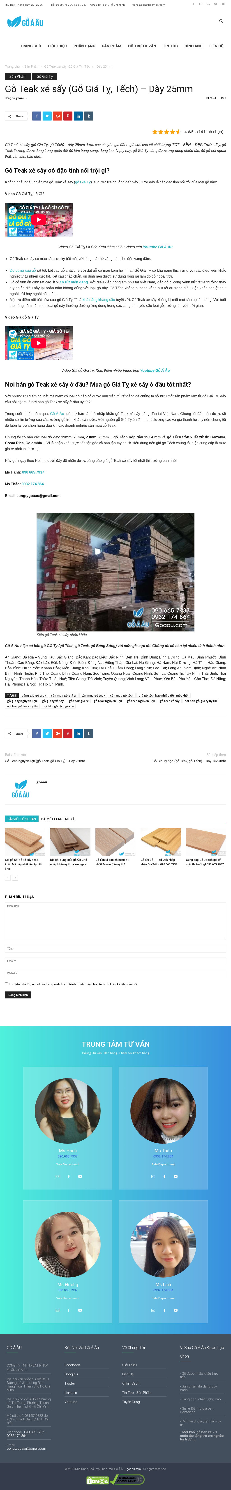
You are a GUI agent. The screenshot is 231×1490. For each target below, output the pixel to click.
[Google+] (200, 4)
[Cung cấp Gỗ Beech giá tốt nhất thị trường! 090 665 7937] (206, 842)
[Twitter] (215, 4)
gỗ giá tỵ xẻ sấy (53, 701)
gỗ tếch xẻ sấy (170, 701)
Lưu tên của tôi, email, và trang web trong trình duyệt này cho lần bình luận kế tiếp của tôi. (73, 984)
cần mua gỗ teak (93, 695)
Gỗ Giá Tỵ (45, 76)
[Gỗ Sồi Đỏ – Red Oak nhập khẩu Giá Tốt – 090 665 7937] (161, 842)
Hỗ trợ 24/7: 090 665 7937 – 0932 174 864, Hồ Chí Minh (88, 4)
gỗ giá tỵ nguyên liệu (22, 701)
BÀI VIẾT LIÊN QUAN (22, 819)
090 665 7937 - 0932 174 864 (28, 1434)
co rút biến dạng (74, 282)
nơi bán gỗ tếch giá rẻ (58, 706)
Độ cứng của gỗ (23, 270)
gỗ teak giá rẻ (79, 701)
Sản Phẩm (32, 66)
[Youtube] (223, 4)
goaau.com (134, 1469)
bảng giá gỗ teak (34, 695)
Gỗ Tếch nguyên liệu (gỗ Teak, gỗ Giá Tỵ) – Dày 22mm (45, 761)
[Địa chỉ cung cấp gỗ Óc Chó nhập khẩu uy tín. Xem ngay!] (70, 842)
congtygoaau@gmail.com (148, 4)
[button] (221, 22)
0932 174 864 (33, 484)
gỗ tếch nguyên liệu (141, 701)
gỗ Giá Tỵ (83, 182)
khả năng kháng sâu (99, 300)
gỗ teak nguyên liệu (108, 701)
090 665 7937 (33, 472)
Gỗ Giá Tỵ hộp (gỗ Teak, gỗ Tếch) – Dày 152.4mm (189, 761)
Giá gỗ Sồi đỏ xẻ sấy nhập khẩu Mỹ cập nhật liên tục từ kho (23, 864)
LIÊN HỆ (216, 46)
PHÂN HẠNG (84, 46)
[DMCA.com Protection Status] (97, 1483)
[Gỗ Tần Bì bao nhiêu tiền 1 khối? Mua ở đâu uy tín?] (115, 842)
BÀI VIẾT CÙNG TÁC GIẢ (57, 819)
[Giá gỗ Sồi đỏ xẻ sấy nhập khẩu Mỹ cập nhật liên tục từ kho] (25, 842)
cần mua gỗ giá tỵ (63, 695)
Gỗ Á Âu (57, 414)
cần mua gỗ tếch (122, 695)
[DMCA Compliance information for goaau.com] (127, 1483)
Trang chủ (12, 66)
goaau (20, 98)
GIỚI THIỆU (57, 46)
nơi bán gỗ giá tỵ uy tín (201, 701)
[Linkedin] (208, 4)
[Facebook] (193, 4)
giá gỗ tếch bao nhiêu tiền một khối (164, 695)
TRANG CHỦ (30, 46)
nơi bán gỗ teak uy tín (22, 706)
